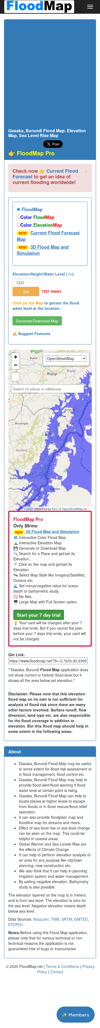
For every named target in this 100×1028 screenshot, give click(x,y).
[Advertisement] (50, 75)
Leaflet (28, 508)
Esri (54, 508)
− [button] (15, 365)
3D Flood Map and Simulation (43, 250)
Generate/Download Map (37, 321)
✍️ (31, 333)
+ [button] (15, 357)
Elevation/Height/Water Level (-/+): (44, 274)
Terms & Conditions (62, 966)
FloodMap (31, 209)
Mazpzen (41, 919)
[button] (38, 615)
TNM (55, 919)
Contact (56, 971)
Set (26, 291)
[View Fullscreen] (15, 377)
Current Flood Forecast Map (48, 235)
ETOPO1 (15, 924)
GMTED (81, 919)
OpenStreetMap (72, 508)
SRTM (66, 919)
